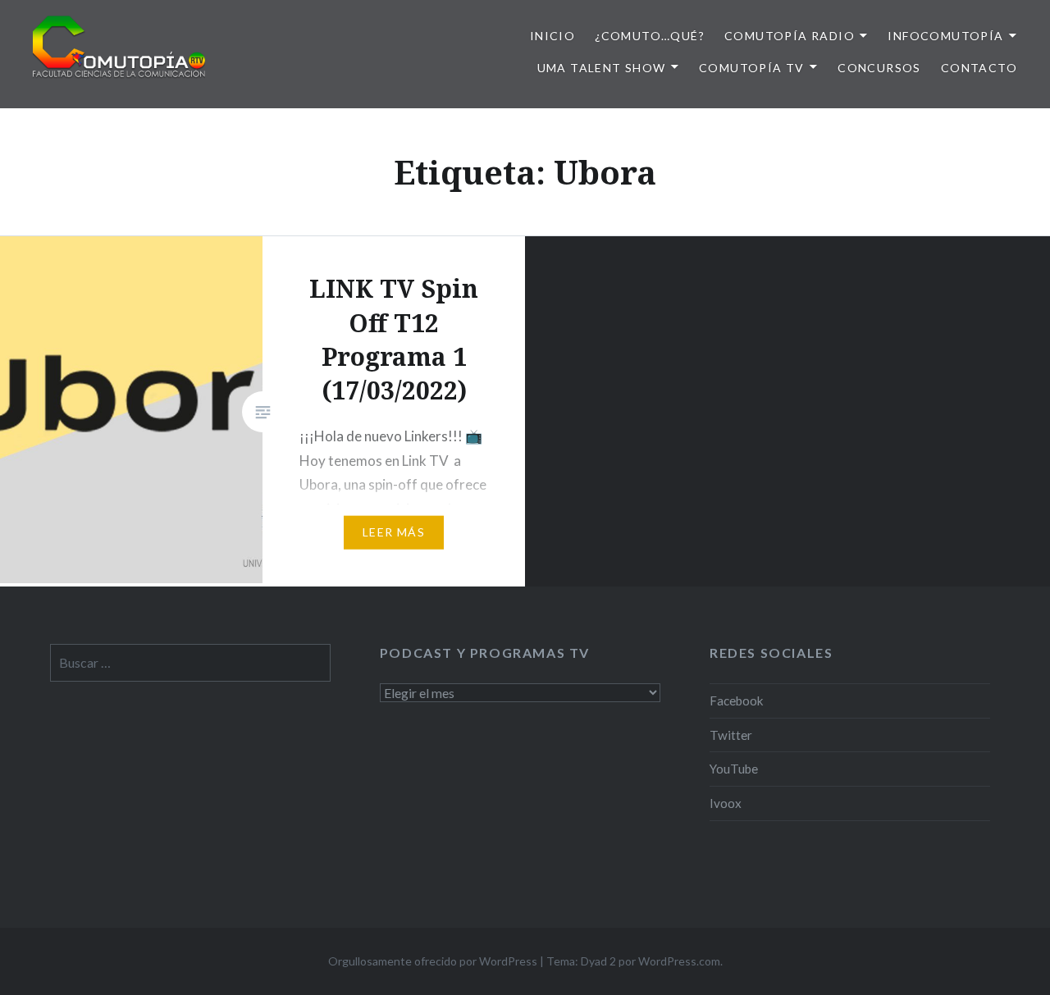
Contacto (979, 68)
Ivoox (726, 803)
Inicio (552, 36)
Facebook (737, 700)
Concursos (879, 68)
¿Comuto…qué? (650, 36)
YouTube (734, 768)
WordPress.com (679, 961)
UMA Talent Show (601, 68)
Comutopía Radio (789, 36)
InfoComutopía (945, 36)
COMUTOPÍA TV (752, 68)
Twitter (731, 735)
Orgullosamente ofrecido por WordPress (432, 961)
